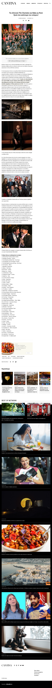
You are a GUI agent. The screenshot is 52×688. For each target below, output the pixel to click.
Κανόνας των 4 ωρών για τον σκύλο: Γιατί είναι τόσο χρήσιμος (12, 655)
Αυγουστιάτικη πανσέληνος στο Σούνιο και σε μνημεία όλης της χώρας (13, 520)
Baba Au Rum (4, 356)
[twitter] (28, 20)
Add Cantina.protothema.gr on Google (16, 60)
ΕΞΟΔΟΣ (28, 386)
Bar (8, 356)
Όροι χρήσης (37, 670)
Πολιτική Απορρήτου (38, 672)
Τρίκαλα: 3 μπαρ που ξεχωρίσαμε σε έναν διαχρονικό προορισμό (44, 389)
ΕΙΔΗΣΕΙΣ (16, 386)
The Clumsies (13, 356)
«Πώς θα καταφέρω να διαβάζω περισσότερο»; (9, 486)
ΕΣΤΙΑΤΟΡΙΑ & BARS (5, 386)
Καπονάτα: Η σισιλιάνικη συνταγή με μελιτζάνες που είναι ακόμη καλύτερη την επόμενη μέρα (17, 554)
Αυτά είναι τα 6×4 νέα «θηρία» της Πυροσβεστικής (36, 418)
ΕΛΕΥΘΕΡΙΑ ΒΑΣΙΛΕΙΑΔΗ (22, 18)
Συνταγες (23, 3)
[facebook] (23, 20)
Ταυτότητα (36, 675)
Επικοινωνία (36, 673)
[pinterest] (26, 20)
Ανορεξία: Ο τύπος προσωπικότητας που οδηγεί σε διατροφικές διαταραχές (14, 453)
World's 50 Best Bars (20, 356)
